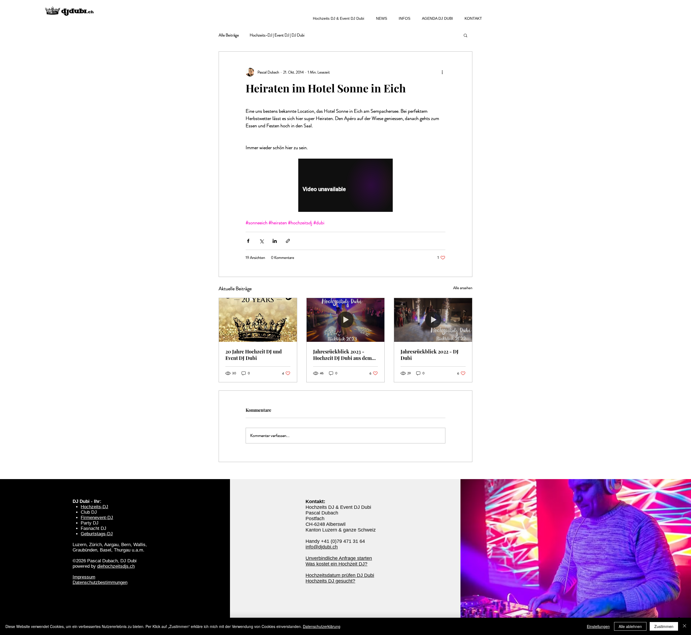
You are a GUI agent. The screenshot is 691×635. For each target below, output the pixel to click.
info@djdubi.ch (322, 547)
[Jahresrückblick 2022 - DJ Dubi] (433, 320)
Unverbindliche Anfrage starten (339, 558)
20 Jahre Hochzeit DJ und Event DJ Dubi (253, 354)
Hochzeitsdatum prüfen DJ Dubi (340, 575)
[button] (465, 35)
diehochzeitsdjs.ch (116, 566)
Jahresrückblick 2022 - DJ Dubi (430, 354)
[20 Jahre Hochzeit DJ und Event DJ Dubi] (258, 320)
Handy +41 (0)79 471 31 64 (335, 541)
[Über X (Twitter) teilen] (261, 240)
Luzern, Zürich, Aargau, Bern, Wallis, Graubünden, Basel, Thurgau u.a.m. (110, 547)
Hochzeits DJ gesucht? (330, 581)
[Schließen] (684, 626)
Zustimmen (663, 626)
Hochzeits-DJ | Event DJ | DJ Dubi (277, 35)
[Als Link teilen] (287, 240)
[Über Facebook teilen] (248, 240)
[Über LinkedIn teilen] (274, 240)
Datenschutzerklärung (321, 626)
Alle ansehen (462, 287)
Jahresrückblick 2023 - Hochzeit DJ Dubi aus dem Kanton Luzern (342, 354)
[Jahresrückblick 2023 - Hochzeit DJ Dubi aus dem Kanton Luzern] (346, 320)
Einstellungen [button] (598, 626)
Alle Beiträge (229, 35)
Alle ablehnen (630, 626)
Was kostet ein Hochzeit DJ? (336, 564)
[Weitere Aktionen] (442, 72)
